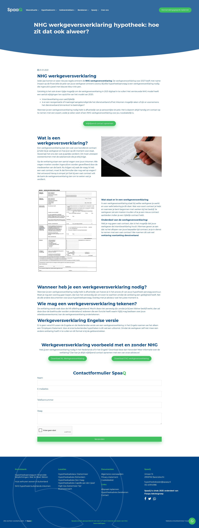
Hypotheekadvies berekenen (114, 492)
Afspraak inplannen (110, 489)
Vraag (39, 411)
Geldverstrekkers (66, 10)
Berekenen (83, 10)
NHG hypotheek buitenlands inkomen (33, 486)
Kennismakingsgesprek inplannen (175, 10)
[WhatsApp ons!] (192, 521)
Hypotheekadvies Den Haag (71, 480)
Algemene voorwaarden (112, 474)
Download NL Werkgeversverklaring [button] (67, 358)
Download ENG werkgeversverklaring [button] (131, 358)
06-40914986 (150, 485)
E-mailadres (42, 389)
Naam (40, 378)
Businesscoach (65, 489)
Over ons (105, 10)
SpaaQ (94, 10)
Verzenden (100, 439)
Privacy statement (109, 477)
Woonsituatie (32, 10)
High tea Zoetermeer (68, 486)
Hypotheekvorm (48, 10)
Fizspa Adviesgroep (153, 494)
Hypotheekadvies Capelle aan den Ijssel (76, 483)
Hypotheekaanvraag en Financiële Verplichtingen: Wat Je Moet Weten (31, 476)
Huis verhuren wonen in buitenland (31, 482)
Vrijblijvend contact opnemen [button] (99, 123)
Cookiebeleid (107, 480)
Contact (105, 495)
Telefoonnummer (45, 400)
